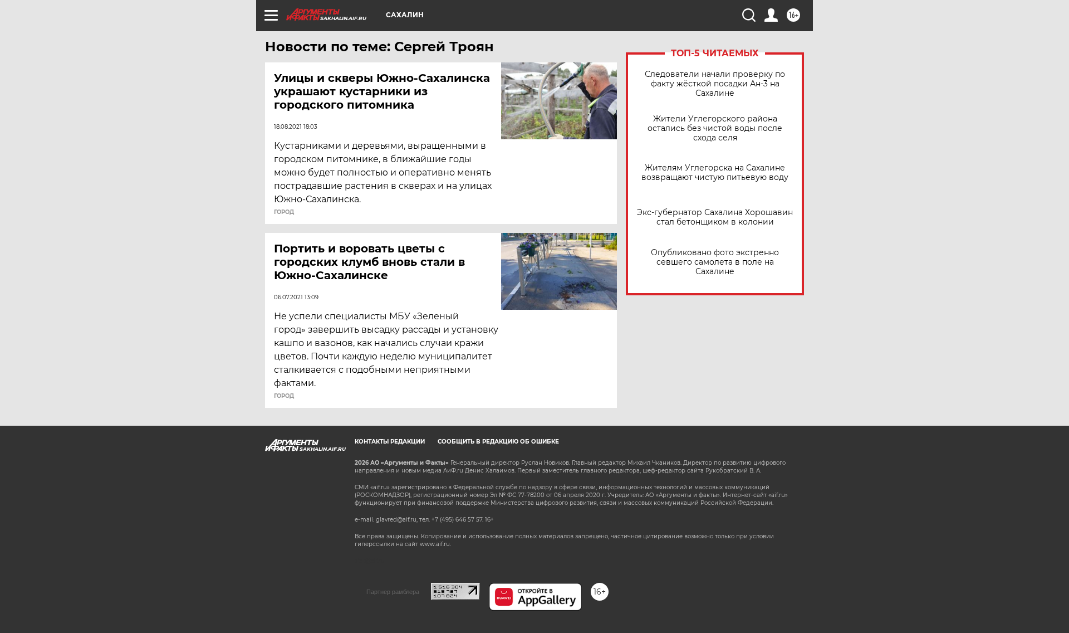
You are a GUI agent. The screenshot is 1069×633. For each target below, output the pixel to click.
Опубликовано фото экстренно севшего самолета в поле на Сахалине (715, 262)
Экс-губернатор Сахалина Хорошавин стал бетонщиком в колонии (715, 217)
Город (284, 212)
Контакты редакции (390, 441)
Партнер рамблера (392, 591)
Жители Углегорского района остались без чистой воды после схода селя (715, 128)
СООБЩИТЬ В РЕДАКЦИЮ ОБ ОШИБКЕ (498, 441)
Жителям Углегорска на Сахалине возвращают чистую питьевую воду (714, 172)
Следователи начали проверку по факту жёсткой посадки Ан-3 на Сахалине (715, 84)
